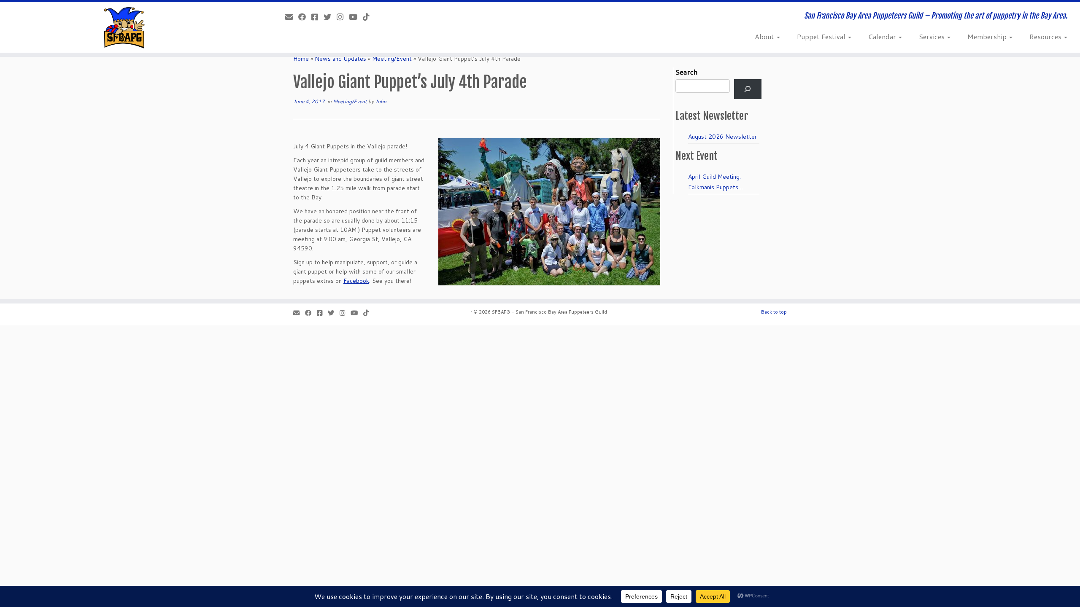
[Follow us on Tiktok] (369, 16)
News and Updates (340, 58)
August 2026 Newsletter (722, 136)
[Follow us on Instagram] (343, 16)
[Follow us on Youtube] (356, 16)
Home (301, 58)
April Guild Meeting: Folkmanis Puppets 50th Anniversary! (714, 182)
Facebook (356, 281)
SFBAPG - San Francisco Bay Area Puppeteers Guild (549, 312)
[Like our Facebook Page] (304, 16)
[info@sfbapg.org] (291, 16)
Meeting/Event (392, 58)
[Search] (747, 89)
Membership (987, 36)
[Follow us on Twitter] (330, 16)
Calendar (883, 36)
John (380, 101)
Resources (1046, 36)
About (765, 36)
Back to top (774, 312)
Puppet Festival (822, 36)
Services (932, 36)
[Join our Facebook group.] (317, 16)
